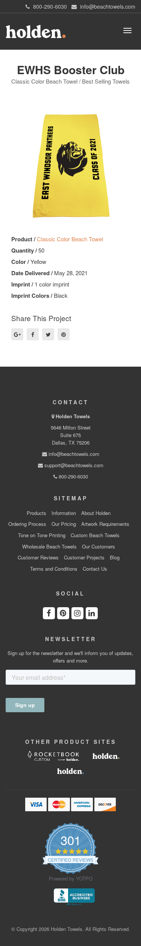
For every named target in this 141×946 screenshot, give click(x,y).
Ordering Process (27, 524)
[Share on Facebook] (33, 334)
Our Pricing (64, 524)
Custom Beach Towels (95, 535)
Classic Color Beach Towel (70, 239)
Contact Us (95, 568)
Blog (115, 557)
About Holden (96, 513)
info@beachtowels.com (73, 453)
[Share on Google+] (17, 334)
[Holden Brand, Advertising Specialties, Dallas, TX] (74, 896)
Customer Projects (84, 557)
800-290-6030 (72, 476)
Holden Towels (73, 416)
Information (64, 513)
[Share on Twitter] (48, 334)
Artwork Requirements (105, 524)
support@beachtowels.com (73, 465)
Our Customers (98, 546)
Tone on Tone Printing (41, 535)
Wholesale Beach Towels (49, 546)
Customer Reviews (38, 557)
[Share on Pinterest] (64, 334)
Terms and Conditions (53, 568)
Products (36, 513)
